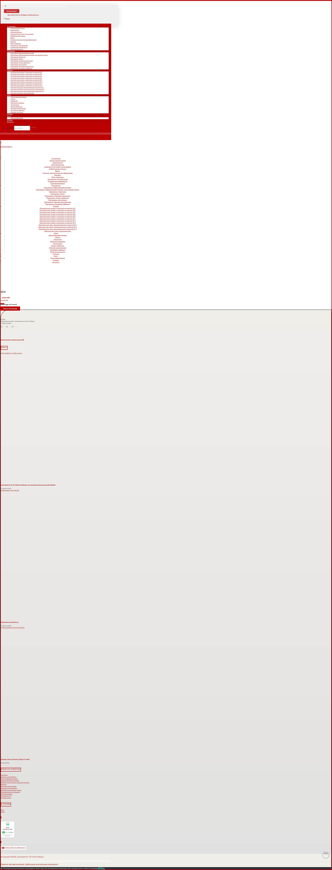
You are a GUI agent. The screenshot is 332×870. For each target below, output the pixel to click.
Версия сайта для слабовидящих (15, 848)
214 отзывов (9, 832)
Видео (3, 812)
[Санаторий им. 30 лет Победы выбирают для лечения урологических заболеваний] (130, 353)
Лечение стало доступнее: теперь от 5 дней (15, 759)
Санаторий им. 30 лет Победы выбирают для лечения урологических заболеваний (28, 485)
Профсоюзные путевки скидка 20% (12, 340)
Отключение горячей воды (10, 622)
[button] (33, 128)
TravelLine (4, 300)
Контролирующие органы (8, 786)
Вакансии (3, 784)
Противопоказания (6, 794)
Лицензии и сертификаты (8, 777)
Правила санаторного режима (10, 781)
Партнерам (4, 775)
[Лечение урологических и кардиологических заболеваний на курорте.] (35, 6)
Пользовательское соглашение (10, 792)
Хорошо (101, 868)
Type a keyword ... (8, 128)
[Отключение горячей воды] (130, 490)
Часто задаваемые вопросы (9, 779)
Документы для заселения (9, 788)
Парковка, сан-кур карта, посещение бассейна (15, 783)
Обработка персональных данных (11, 790)
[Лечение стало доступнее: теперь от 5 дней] (130, 628)
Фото (2, 810)
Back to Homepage (10, 308)
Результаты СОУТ (6, 796)
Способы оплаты (6, 798)
